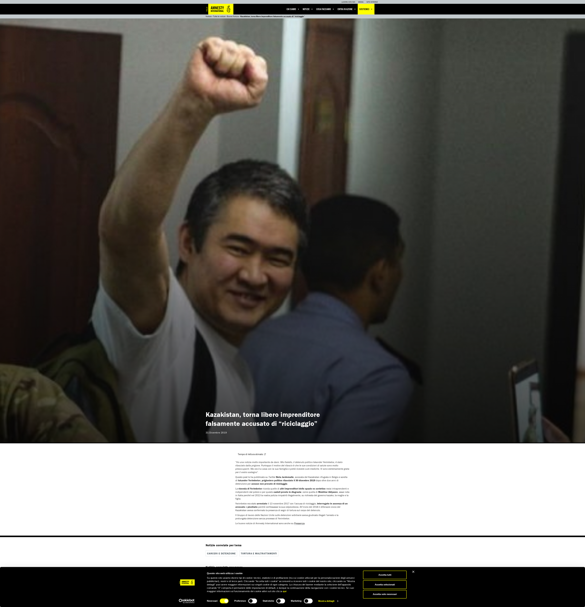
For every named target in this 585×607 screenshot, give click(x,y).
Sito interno (372, 2)
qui (285, 591)
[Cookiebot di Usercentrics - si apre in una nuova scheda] (186, 601)
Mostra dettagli (326, 601)
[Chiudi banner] (413, 572)
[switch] (252, 600)
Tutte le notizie (219, 16)
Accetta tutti (384, 575)
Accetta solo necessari (385, 594)
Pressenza (299, 523)
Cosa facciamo (323, 9)
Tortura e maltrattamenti (259, 553)
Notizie (306, 9)
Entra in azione (345, 9)
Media (360, 2)
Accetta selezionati (385, 584)
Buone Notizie (233, 16)
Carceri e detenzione (221, 553)
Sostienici (364, 9)
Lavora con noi (348, 2)
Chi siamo (291, 9)
